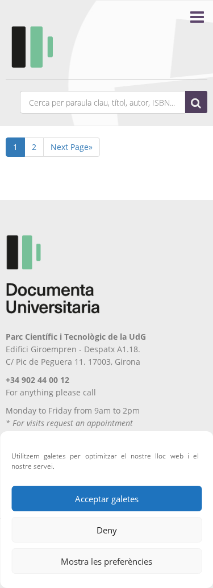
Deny (107, 530)
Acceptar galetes (107, 498)
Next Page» (72, 146)
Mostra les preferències (106, 561)
